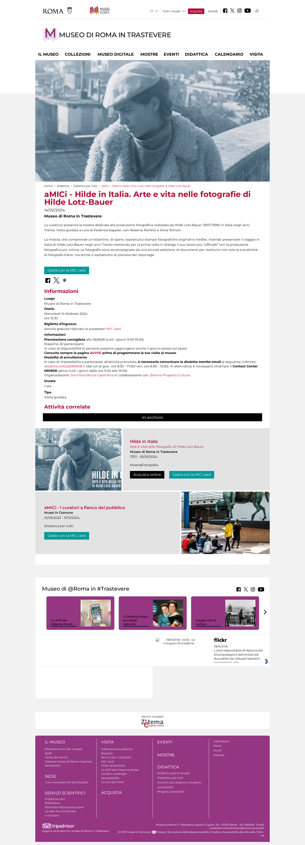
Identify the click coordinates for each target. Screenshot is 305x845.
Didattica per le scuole (173, 773)
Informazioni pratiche (117, 749)
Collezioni (78, 54)
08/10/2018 (238, 655)
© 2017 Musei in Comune (134, 832)
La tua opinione (112, 782)
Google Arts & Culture (206, 622)
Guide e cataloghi (114, 773)
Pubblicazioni (55, 799)
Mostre (149, 54)
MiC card (114, 329)
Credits (215, 832)
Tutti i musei (172, 11)
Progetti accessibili (171, 791)
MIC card (107, 761)
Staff (48, 753)
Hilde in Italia (144, 441)
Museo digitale (116, 54)
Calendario (229, 54)
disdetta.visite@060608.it (64, 366)
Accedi (213, 11)
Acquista (196, 11)
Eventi (171, 54)
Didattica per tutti (85, 186)
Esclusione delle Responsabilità (188, 832)
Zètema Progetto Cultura (169, 375)
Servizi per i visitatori (116, 757)
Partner (218, 755)
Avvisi (217, 750)
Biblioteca (52, 803)
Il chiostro (52, 815)
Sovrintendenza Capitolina (92, 375)
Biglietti (107, 753)
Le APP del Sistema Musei (62, 622)
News (217, 745)
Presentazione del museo (63, 749)
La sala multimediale (60, 811)
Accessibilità (110, 778)
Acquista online (147, 475)
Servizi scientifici (65, 793)
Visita (256, 54)
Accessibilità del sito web (239, 832)
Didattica (196, 54)
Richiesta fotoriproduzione (64, 807)
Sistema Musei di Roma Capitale (68, 761)
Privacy (161, 832)
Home (48, 186)
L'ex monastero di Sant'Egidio (66, 782)
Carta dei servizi (56, 757)
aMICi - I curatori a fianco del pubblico (84, 507)
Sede (50, 776)
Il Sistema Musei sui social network (135, 620)
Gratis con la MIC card (67, 270)
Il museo (48, 54)
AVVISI (95, 353)
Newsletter (53, 765)
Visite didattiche (113, 765)
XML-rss (260, 834)
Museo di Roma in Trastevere (115, 35)
